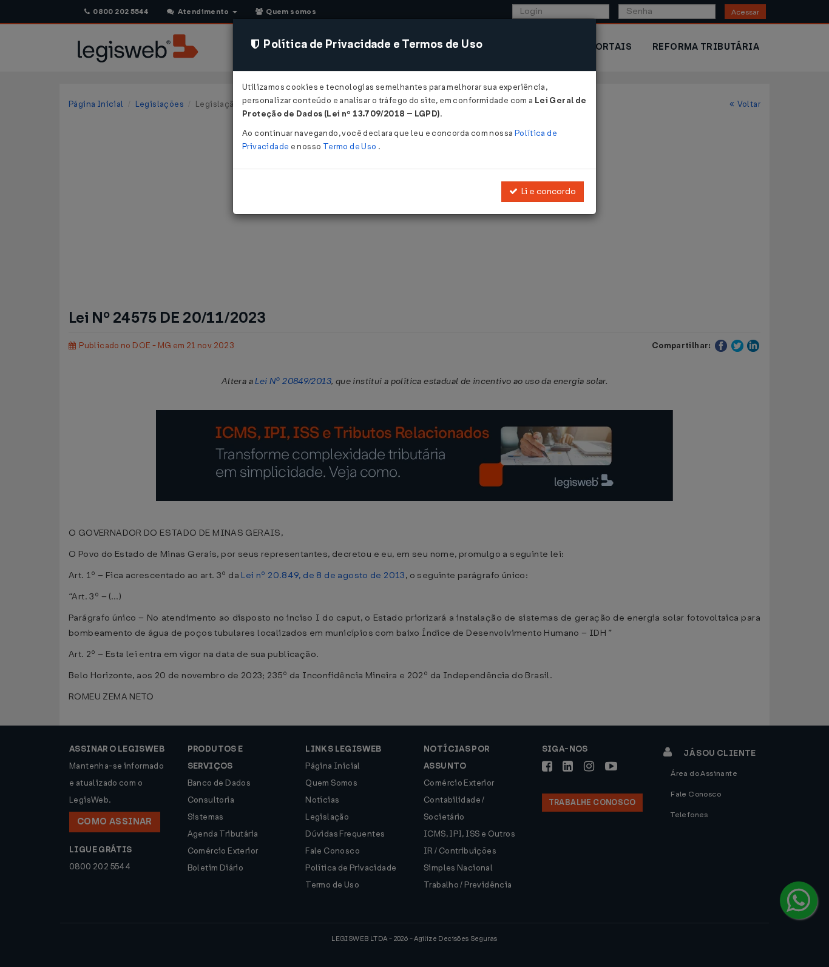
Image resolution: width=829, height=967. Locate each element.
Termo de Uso (350, 146)
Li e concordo (547, 191)
